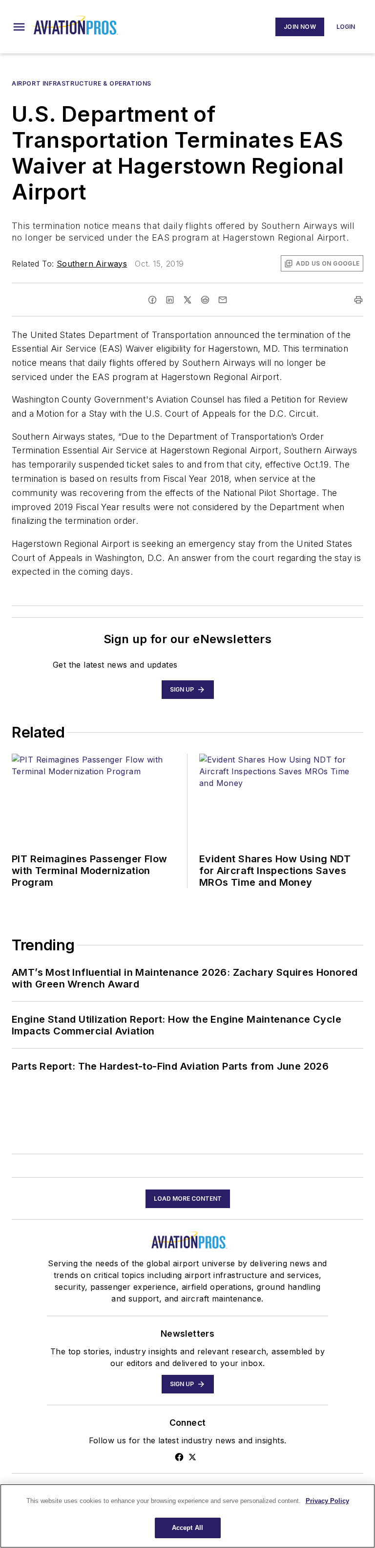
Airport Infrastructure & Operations (81, 83)
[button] (19, 27)
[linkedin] (170, 300)
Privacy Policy (327, 1500)
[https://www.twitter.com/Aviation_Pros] (192, 1457)
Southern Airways (92, 264)
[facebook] (152, 300)
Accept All (187, 1527)
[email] (223, 300)
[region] (187, 1516)
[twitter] (187, 300)
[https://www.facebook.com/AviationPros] (179, 1457)
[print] (358, 300)
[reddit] (205, 300)
